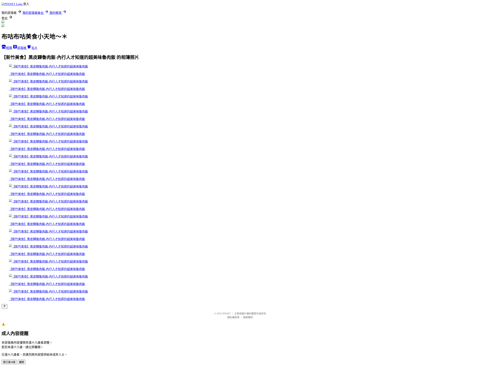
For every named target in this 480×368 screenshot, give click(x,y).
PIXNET (226, 313)
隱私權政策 (233, 317)
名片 (35, 48)
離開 (21, 362)
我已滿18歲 (9, 362)
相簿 (9, 48)
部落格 (22, 48)
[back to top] (5, 306)
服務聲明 (248, 317)
